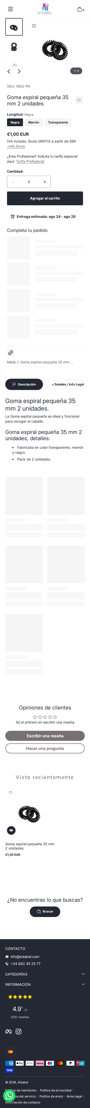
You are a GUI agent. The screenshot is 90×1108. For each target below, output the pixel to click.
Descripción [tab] (27, 384)
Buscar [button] (48, 911)
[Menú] (10, 9)
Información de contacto (22, 1102)
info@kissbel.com (24, 956)
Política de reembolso (20, 1090)
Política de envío (51, 1096)
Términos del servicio (20, 1096)
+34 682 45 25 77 (25, 963)
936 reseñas (20, 1017)
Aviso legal (74, 1096)
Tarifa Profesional (30, 161)
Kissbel (23, 1082)
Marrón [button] (33, 122)
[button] (79, 9)
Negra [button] (15, 122)
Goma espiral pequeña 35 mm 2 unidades (29, 846)
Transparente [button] (58, 122)
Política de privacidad (56, 1090)
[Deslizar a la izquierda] (9, 71)
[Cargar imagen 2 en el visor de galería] (14, 46)
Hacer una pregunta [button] (45, 748)
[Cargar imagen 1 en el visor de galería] (14, 27)
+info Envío (16, 146)
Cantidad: (15, 171)
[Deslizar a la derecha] (19, 71)
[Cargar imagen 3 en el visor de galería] (14, 65)
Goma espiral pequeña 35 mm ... (46, 362)
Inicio (11, 362)
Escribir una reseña (45, 735)
